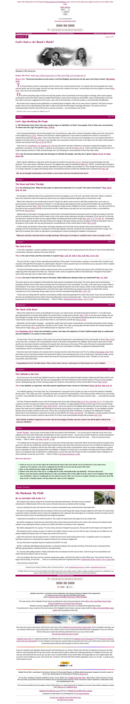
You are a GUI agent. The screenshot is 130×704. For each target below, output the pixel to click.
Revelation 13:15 (102, 352)
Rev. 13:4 (86, 218)
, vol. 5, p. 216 (78, 299)
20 (22, 156)
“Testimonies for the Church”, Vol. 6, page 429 (97, 559)
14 (75, 75)
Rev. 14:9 (35, 328)
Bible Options (65, 7)
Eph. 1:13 (69, 75)
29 (45, 142)
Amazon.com (83, 674)
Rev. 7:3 (100, 278)
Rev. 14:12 (92, 223)
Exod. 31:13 (50, 75)
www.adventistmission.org (98, 567)
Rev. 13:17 (61, 75)
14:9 (17, 190)
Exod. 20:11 (30, 211)
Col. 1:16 (89, 401)
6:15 (56, 146)
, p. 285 (45, 439)
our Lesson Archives (82, 693)
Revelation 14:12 (26, 331)
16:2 (24, 190)
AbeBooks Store (72, 687)
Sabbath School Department (84, 639)
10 (84, 75)
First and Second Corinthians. (56, 2)
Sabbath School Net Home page (49, 691)
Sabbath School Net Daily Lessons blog (76, 627)
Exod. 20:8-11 (95, 386)
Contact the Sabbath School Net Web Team (65, 697)
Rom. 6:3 (78, 148)
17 (56, 75)
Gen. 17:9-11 (40, 75)
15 (96, 218)
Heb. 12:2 (97, 415)
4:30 (73, 256)
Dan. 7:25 (37, 206)
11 (102, 218)
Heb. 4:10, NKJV (77, 413)
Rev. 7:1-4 (90, 256)
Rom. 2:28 (39, 142)
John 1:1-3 (81, 401)
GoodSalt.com (89, 614)
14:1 (97, 256)
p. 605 (69, 454)
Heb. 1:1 (96, 401)
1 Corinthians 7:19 (33, 146)
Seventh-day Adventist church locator (65, 634)
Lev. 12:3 (32, 135)
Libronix (66, 12)
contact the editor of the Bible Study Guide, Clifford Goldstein (67, 597)
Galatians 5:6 (45, 146)
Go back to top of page (65, 700)
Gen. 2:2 (75, 162)
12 (93, 218)
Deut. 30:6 (37, 138)
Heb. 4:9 (80, 75)
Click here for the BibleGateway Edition (65, 21)
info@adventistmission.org (77, 567)
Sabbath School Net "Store (77, 678)
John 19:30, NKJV (50, 406)
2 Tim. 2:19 (80, 256)
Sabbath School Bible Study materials (80, 691)
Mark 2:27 (84, 164)
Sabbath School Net (24, 639)
